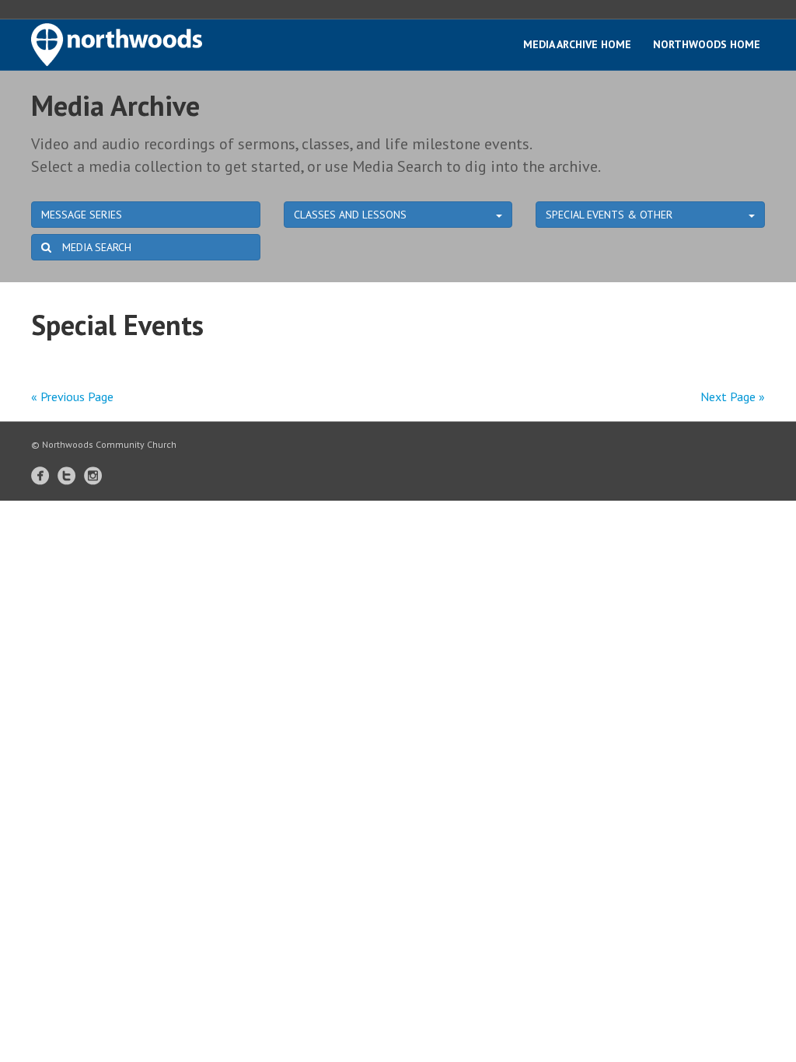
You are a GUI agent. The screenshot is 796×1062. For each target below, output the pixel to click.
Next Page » (732, 396)
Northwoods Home (706, 44)
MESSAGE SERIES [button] (81, 215)
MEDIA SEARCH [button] (95, 247)
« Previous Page (72, 396)
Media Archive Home (577, 44)
